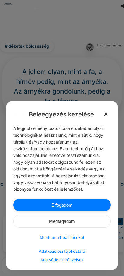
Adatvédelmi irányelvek (62, 259)
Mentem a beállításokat (62, 237)
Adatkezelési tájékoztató (62, 251)
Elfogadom (62, 205)
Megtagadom (62, 221)
